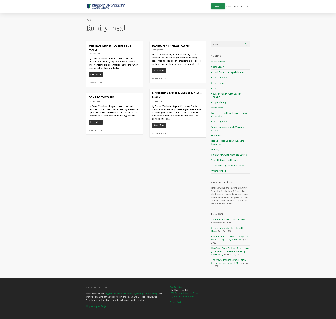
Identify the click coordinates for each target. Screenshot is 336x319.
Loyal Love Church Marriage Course (229, 154)
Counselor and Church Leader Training (226, 95)
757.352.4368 (176, 286)
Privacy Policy (176, 302)
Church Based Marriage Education (228, 72)
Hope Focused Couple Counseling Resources (227, 142)
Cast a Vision (217, 66)
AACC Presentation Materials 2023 (228, 219)
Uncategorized (94, 54)
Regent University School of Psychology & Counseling (131, 293)
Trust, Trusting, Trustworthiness (227, 165)
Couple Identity (218, 102)
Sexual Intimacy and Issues (224, 160)
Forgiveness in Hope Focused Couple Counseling (229, 115)
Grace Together (219, 121)
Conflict (215, 88)
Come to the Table (101, 97)
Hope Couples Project (97, 306)
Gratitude (216, 135)
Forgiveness (217, 107)
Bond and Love (218, 61)
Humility (215, 149)
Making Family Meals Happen (171, 45)
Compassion (217, 83)
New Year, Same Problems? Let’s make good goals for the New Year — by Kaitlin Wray (230, 251)
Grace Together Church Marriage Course (227, 128)
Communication (219, 77)
